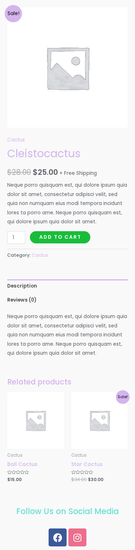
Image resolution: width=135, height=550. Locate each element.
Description (22, 286)
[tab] (67, 286)
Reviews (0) (21, 300)
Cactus (16, 139)
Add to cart (60, 237)
